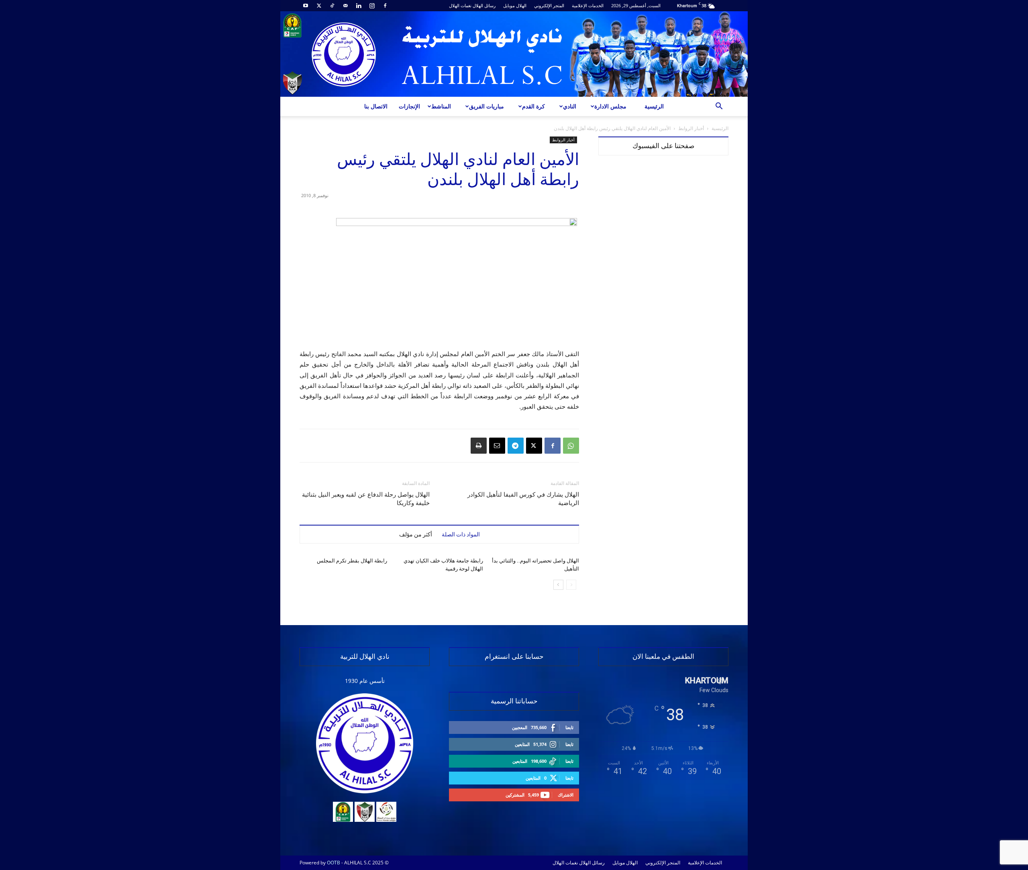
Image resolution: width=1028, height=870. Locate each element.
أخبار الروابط (691, 128)
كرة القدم (533, 106)
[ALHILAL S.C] (514, 54)
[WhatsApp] (571, 446)
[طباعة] (479, 446)
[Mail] (345, 5)
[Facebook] (385, 5)
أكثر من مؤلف (415, 534)
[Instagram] (372, 5)
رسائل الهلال (484, 5)
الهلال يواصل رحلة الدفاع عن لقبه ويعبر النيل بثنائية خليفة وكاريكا (366, 499)
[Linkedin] (359, 5)
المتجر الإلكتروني (549, 5)
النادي (569, 106)
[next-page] (558, 585)
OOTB (333, 862)
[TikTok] (332, 5)
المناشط (441, 106)
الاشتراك (565, 795)
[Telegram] (516, 446)
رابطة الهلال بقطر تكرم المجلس (352, 561)
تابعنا (569, 727)
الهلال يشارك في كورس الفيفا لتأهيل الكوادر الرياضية (523, 499)
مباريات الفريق (486, 106)
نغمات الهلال (460, 5)
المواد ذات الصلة (461, 534)
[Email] (497, 446)
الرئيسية (654, 106)
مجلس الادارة (610, 106)
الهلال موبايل (514, 5)
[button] (718, 107)
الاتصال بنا (376, 106)
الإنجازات (409, 106)
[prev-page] (571, 585)
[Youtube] (306, 5)
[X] (319, 5)
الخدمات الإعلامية (588, 5)
